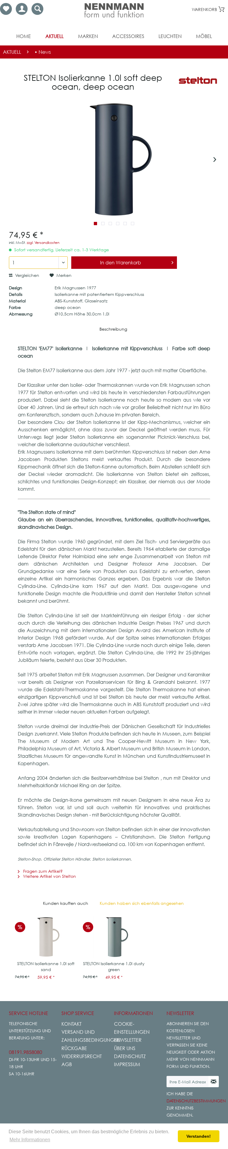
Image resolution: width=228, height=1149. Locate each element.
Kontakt (71, 1024)
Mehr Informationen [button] (30, 1139)
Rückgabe (74, 1048)
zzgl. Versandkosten (43, 242)
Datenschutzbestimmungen (196, 1100)
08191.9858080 (25, 1052)
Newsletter (128, 1040)
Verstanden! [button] (198, 1136)
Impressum (127, 1064)
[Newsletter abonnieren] (213, 1081)
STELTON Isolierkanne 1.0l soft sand (46, 966)
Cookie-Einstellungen (132, 1028)
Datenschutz (130, 1056)
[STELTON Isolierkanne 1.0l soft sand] (46, 937)
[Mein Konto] (22, 9)
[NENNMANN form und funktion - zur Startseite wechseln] (114, 10)
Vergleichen (26, 275)
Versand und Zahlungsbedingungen (86, 1036)
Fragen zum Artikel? (42, 871)
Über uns (124, 1048)
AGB (66, 1064)
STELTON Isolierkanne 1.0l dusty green (114, 966)
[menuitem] (6, 9)
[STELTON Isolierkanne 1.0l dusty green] (114, 937)
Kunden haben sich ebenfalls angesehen (142, 903)
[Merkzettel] (6, 9)
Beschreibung (113, 329)
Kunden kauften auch (65, 903)
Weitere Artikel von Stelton (49, 876)
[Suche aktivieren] (37, 9)
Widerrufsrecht (81, 1056)
